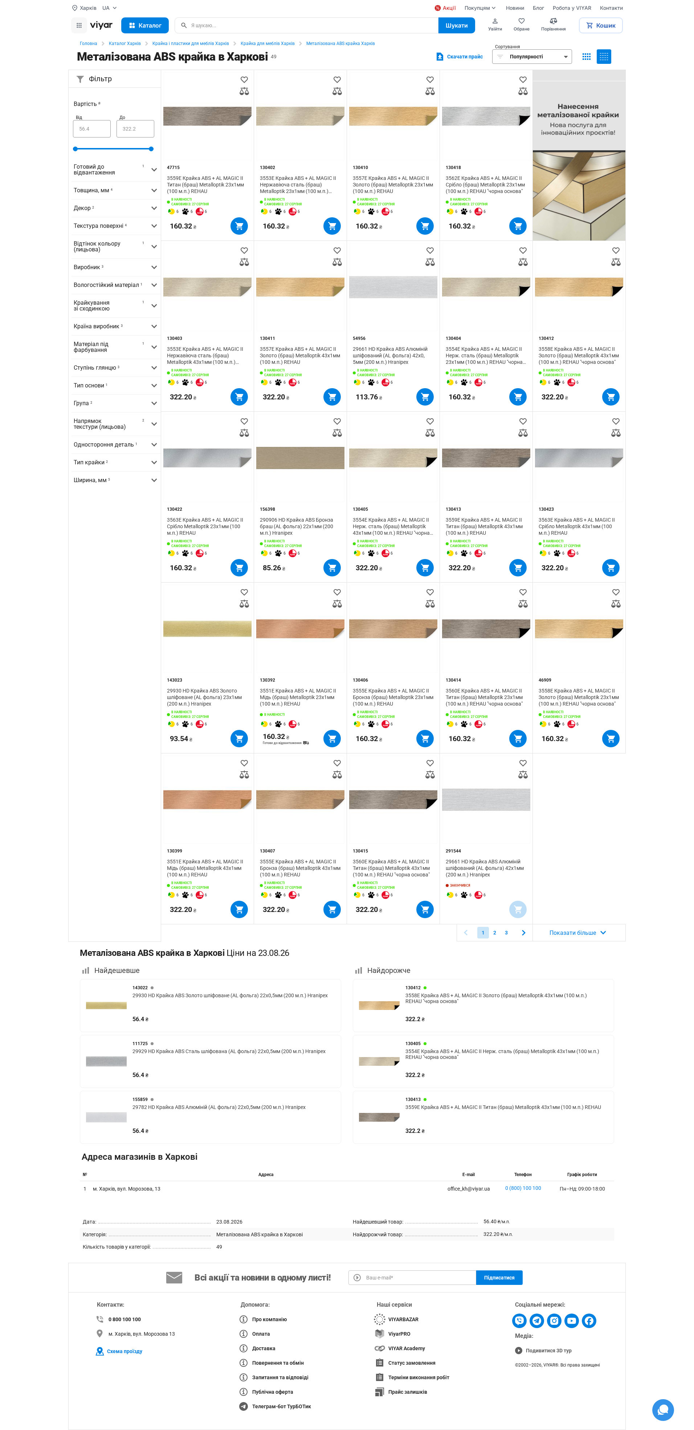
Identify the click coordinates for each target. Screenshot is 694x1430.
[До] (135, 128)
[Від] (92, 128)
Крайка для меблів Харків (268, 43)
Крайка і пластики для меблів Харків (190, 43)
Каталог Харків (125, 43)
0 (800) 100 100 (523, 1188)
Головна (88, 43)
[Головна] (101, 25)
